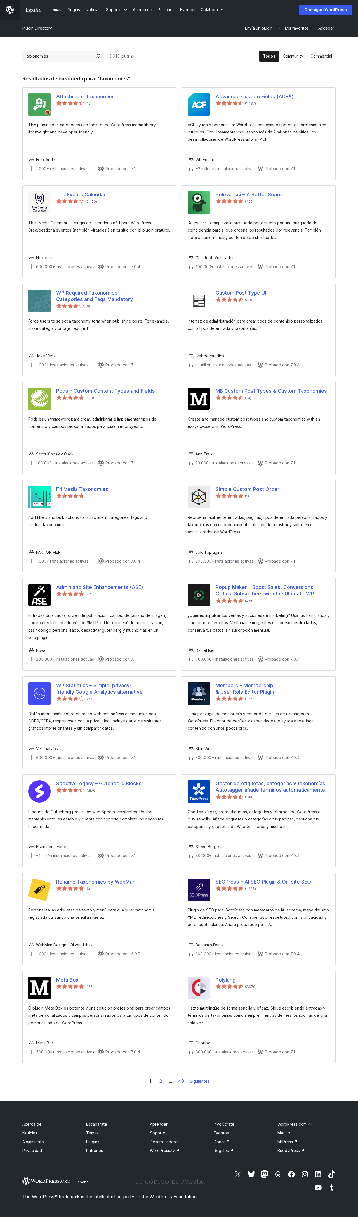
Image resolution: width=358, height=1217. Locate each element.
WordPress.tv (165, 1150)
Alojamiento (33, 1141)
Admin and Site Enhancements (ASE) (99, 587)
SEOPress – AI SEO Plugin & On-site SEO (263, 882)
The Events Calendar (81, 194)
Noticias (29, 1132)
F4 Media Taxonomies (82, 489)
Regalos (224, 1150)
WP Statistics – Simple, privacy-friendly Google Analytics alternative (99, 689)
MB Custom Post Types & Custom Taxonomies (271, 391)
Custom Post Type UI (241, 293)
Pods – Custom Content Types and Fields (105, 391)
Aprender (159, 1124)
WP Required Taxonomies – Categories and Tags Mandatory (94, 296)
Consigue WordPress (325, 9)
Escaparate (96, 1124)
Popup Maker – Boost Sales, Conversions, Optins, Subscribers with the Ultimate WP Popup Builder (265, 590)
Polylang (225, 980)
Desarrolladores (165, 1141)
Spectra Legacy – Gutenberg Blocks (99, 783)
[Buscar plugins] (98, 56)
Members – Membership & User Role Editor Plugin (245, 689)
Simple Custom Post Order (247, 489)
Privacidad (32, 1150)
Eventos (221, 1132)
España (82, 1182)
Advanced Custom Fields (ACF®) (255, 96)
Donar (222, 1141)
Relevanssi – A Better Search (250, 194)
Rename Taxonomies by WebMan (95, 882)
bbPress (287, 1141)
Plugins (92, 1141)
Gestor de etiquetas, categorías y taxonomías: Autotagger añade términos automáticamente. (271, 787)
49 (181, 1081)
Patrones (94, 1150)
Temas (92, 1132)
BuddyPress (291, 1150)
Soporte (157, 1132)
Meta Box (67, 980)
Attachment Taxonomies (85, 96)
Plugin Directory (37, 28)
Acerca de (32, 1124)
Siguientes (200, 1081)
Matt (284, 1132)
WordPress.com (294, 1124)
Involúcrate (224, 1124)
